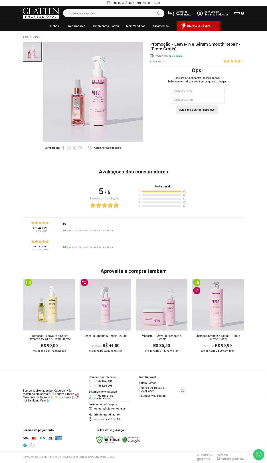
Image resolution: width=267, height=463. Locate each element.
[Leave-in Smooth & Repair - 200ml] (105, 316)
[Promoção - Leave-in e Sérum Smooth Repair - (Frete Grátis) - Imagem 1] (32, 51)
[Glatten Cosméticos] (41, 13)
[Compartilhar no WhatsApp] (69, 148)
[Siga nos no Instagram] (182, 390)
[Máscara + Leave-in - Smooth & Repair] (161, 316)
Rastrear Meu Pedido (152, 395)
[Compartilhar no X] (74, 148)
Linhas (36, 36)
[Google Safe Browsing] (131, 439)
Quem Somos (148, 383)
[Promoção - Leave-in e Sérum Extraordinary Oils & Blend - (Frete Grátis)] (49, 316)
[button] (32, 52)
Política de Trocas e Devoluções (152, 389)
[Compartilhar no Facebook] (63, 148)
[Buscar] (159, 13)
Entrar (208, 14)
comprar (56, 328)
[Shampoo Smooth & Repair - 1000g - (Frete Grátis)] (217, 316)
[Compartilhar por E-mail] (80, 148)
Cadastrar (222, 14)
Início (25, 36)
